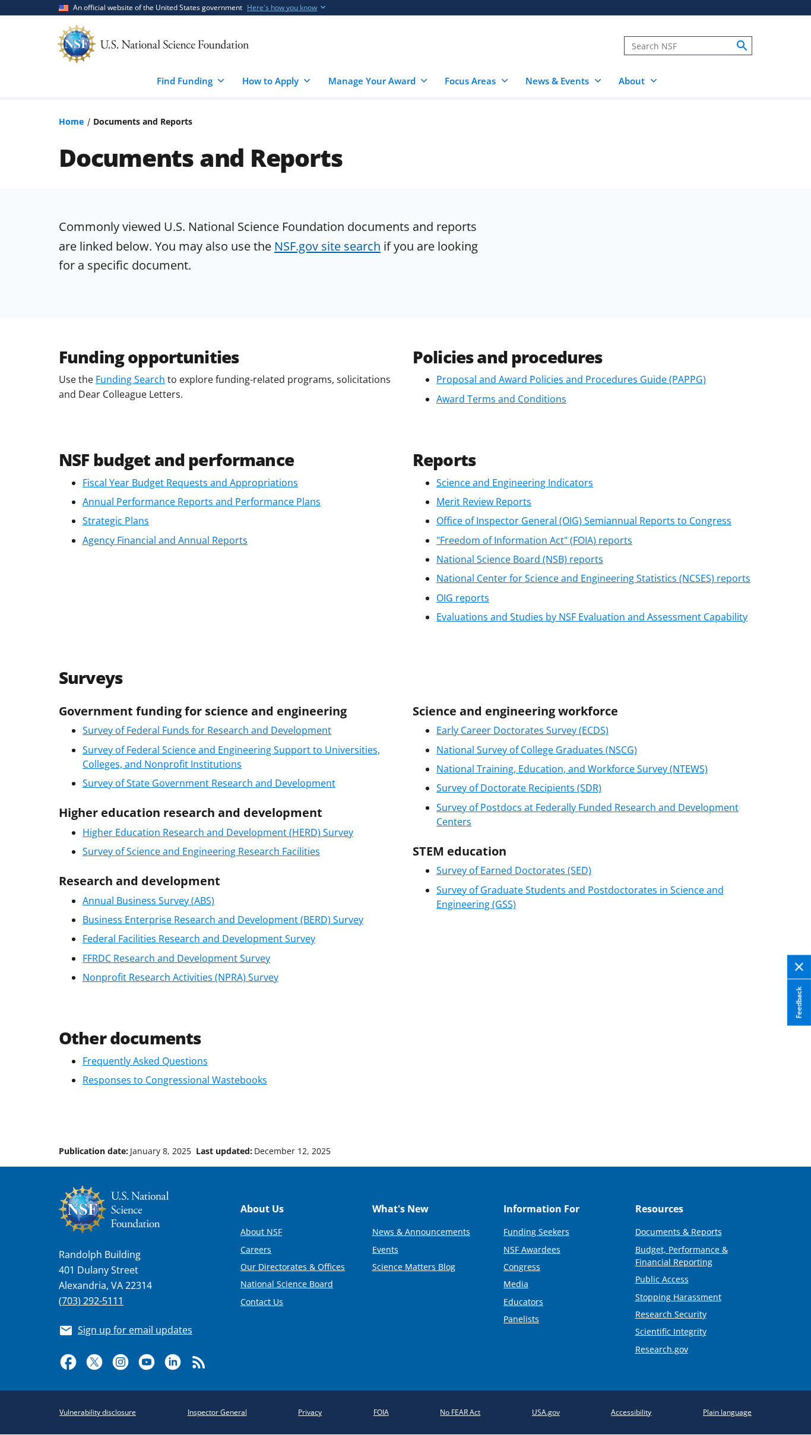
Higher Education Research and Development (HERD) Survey (218, 832)
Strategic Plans (116, 520)
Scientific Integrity (671, 1331)
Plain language (727, 1412)
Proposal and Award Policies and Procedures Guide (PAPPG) (571, 379)
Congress (521, 1266)
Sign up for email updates (135, 1329)
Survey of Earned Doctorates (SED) (513, 870)
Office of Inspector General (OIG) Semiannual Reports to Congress (583, 520)
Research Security (671, 1314)
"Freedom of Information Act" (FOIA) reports (534, 540)
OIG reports (462, 597)
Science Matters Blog (413, 1266)
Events (385, 1249)
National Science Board (286, 1284)
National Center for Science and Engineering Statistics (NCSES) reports (593, 578)
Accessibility (631, 1412)
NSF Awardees (531, 1249)
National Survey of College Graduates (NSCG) (536, 749)
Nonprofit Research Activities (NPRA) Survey (180, 977)
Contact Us (261, 1301)
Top (785, 1106)
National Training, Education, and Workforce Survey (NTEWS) (572, 768)
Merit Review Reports (483, 501)
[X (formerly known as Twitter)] (94, 1361)
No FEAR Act (460, 1412)
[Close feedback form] (799, 967)
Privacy (310, 1412)
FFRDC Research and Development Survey (176, 958)
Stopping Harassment (678, 1297)
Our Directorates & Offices (292, 1266)
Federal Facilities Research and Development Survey (199, 938)
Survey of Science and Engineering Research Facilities (201, 851)
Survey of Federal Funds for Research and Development (207, 730)
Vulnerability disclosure (97, 1412)
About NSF (261, 1231)
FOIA (381, 1412)
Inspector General (217, 1412)
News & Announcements (421, 1231)
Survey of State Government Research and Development (209, 783)
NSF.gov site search (327, 245)
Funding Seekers (536, 1231)
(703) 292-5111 (91, 1300)
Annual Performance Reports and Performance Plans (202, 501)
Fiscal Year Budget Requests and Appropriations (190, 482)
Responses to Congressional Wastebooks (175, 1079)
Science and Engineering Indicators (514, 482)
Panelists (521, 1319)
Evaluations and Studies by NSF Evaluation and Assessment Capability (591, 616)
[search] (742, 46)
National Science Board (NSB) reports (519, 559)
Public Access (662, 1279)
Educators (523, 1301)
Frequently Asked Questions (145, 1060)
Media (515, 1284)
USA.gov (546, 1412)
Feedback (799, 1002)
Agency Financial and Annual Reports (165, 540)
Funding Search (130, 379)
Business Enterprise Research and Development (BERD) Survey (223, 919)
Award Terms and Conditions (501, 399)
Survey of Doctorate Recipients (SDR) (518, 787)
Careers (255, 1249)
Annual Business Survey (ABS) (148, 900)
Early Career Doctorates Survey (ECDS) (522, 730)
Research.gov (661, 1349)
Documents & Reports (678, 1231)
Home (71, 121)
